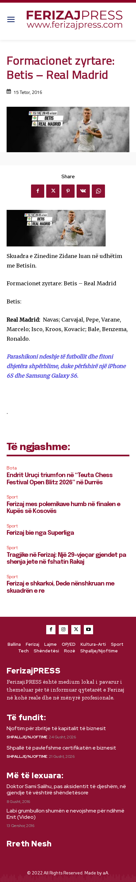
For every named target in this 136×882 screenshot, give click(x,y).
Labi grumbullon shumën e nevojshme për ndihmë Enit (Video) (65, 813)
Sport (12, 497)
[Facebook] (37, 191)
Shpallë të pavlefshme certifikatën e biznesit (61, 747)
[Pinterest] (68, 191)
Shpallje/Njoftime (27, 737)
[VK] (83, 191)
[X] (52, 191)
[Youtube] (88, 629)
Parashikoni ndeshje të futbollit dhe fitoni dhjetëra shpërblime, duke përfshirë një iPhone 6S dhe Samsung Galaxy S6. (66, 366)
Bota (12, 468)
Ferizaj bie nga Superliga (40, 533)
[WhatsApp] (98, 191)
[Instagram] (63, 629)
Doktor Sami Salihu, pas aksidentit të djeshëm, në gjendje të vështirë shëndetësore (66, 789)
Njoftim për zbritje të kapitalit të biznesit (56, 728)
